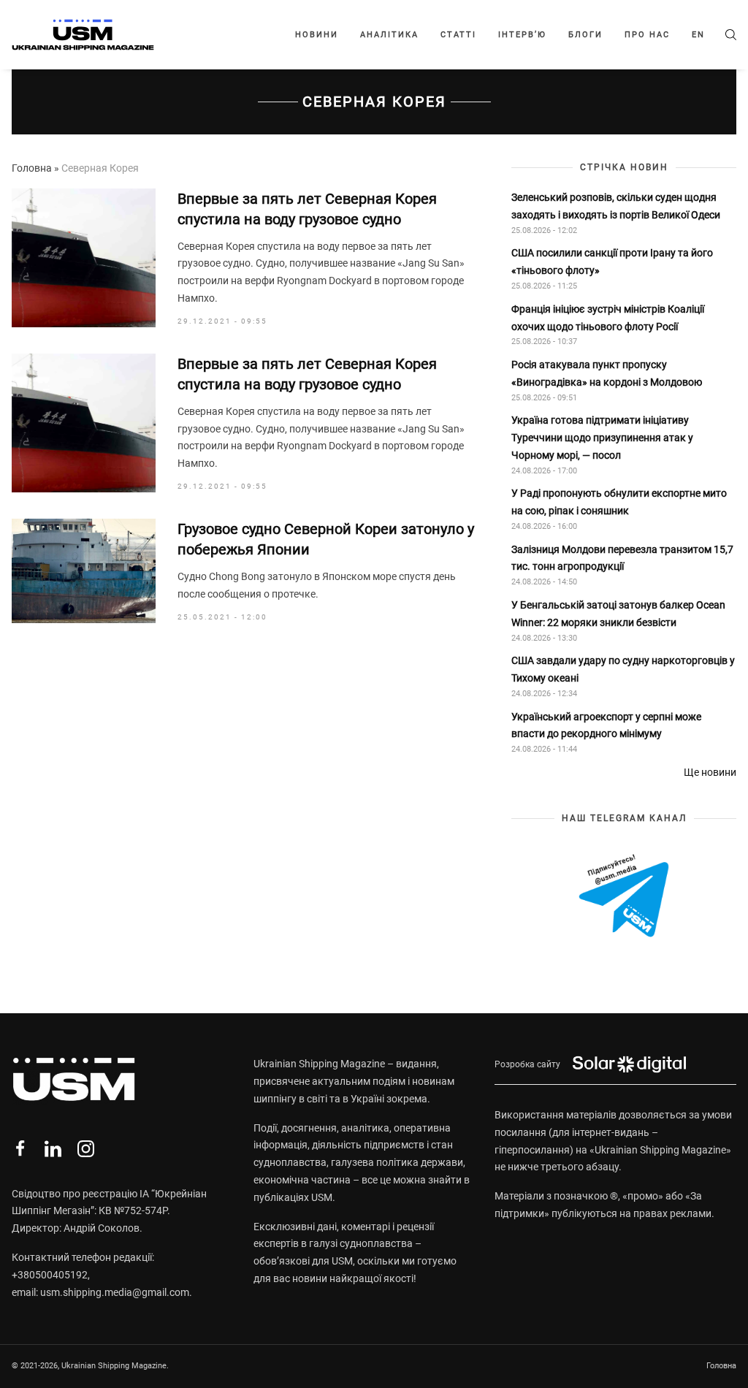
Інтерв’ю (522, 34)
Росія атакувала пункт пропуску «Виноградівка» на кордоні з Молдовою (606, 373)
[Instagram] (85, 1148)
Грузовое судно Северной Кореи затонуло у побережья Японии (326, 539)
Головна (32, 168)
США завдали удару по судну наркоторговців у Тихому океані (623, 669)
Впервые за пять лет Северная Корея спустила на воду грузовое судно (307, 209)
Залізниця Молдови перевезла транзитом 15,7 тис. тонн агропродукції (622, 558)
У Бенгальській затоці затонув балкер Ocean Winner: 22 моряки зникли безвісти (618, 613)
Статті (458, 34)
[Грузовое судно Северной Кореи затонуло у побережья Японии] (84, 571)
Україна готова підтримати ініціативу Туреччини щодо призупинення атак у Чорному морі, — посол (602, 437)
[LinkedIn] (53, 1148)
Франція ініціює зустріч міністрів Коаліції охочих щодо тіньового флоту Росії (607, 317)
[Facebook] (20, 1148)
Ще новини (710, 772)
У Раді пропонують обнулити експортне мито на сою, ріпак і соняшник (619, 501)
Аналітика (389, 34)
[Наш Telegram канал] (623, 896)
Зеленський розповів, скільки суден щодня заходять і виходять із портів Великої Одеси (615, 206)
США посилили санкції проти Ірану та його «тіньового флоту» (612, 261)
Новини (316, 34)
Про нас (647, 34)
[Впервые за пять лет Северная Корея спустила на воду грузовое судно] (84, 257)
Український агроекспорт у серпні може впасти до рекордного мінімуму (606, 725)
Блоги (585, 34)
